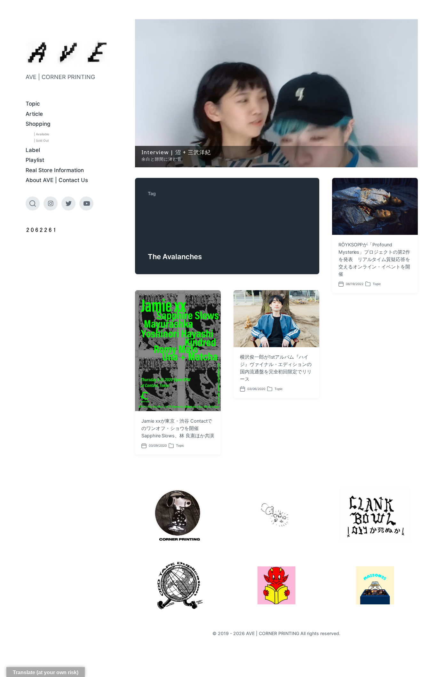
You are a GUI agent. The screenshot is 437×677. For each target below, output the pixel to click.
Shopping (38, 124)
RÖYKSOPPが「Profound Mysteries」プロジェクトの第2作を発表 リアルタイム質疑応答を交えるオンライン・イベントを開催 (374, 259)
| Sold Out (41, 140)
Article (34, 114)
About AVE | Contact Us (57, 180)
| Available (41, 134)
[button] (276, 93)
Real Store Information (55, 170)
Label (33, 150)
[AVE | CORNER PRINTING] (67, 52)
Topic (33, 103)
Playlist (35, 160)
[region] (276, 93)
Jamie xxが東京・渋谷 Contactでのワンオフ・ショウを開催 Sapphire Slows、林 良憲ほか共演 (177, 428)
